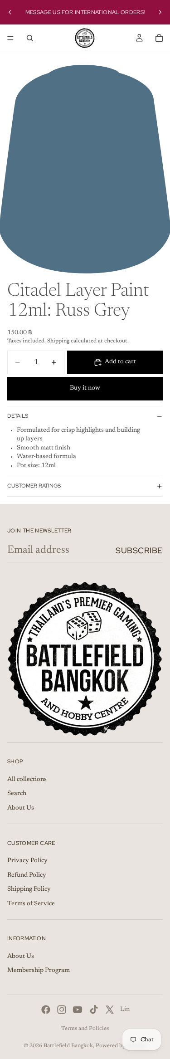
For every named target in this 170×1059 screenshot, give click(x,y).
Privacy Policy (27, 861)
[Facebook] (45, 1009)
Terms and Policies (85, 1028)
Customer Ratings (34, 485)
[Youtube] (77, 1009)
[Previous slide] (10, 12)
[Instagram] (61, 1009)
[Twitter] (109, 1009)
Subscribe (139, 550)
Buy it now (85, 388)
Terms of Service (31, 904)
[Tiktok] (93, 1009)
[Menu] (10, 38)
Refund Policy (26, 875)
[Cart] (159, 38)
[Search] (30, 38)
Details (17, 416)
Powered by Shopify (121, 1046)
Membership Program (38, 971)
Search (16, 794)
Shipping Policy (29, 890)
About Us (20, 808)
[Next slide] (160, 12)
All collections (27, 779)
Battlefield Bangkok (68, 1046)
